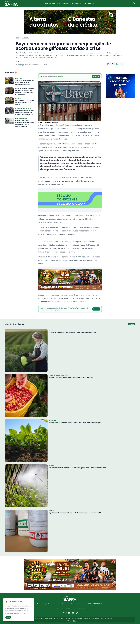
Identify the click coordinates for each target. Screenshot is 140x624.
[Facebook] (69, 612)
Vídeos (59, 3)
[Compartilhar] (122, 64)
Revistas (65, 3)
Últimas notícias (50, 3)
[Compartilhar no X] (112, 64)
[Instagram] (76, 612)
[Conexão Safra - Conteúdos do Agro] (11, 3)
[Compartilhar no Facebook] (108, 64)
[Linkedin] (72, 612)
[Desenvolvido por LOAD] (75, 621)
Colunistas (91, 3)
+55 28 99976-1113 (79, 608)
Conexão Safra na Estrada (78, 3)
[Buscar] (134, 3)
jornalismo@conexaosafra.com (63, 608)
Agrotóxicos (25, 38)
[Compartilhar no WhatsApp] (117, 64)
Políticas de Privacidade (106, 618)
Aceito (8, 617)
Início (17, 38)
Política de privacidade (20, 613)
